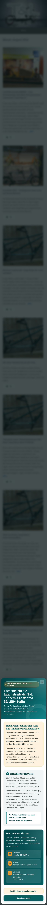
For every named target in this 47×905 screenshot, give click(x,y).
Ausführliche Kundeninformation (23, 891)
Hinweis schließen (23, 898)
